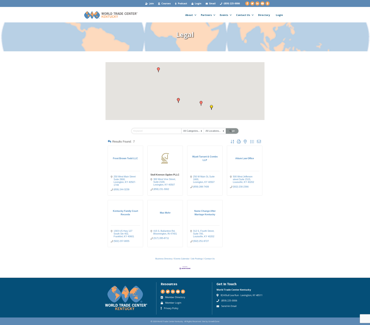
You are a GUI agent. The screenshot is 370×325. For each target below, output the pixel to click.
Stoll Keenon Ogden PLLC (164, 174)
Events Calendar (181, 259)
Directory (264, 15)
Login (279, 15)
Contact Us (243, 15)
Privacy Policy (171, 308)
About (189, 15)
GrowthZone (213, 321)
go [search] (233, 131)
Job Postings (197, 259)
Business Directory (163, 259)
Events (224, 15)
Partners (206, 15)
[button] (201, 103)
